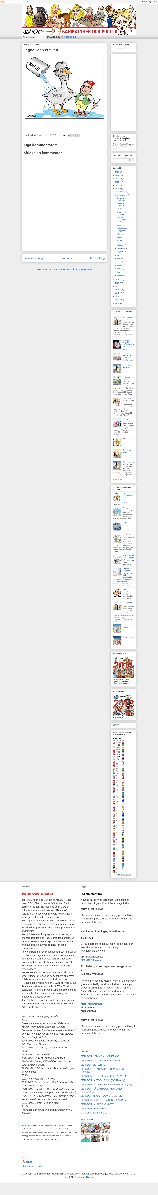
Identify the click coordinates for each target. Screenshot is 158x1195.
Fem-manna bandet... (127, 626)
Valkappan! (127, 438)
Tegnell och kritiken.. (121, 213)
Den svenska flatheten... (128, 366)
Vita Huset (121, 209)
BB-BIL (125, 419)
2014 (117, 296)
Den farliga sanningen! (127, 451)
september (121, 248)
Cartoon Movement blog (94, 1112)
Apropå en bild (128, 462)
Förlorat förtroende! (127, 354)
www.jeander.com (119, 49)
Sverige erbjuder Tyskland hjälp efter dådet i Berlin (128, 345)
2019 (117, 280)
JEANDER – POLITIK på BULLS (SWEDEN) (105, 1076)
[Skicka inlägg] (63, 135)
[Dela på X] (74, 135)
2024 (117, 175)
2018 (117, 283)
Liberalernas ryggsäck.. (122, 230)
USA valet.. (121, 234)
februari (120, 272)
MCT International (91, 1004)
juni (119, 258)
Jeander (28, 1161)
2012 (117, 303)
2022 (117, 182)
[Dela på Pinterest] (78, 135)
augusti (120, 252)
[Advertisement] (64, 232)
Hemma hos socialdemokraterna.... (122, 220)
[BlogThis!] (71, 135)
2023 (117, 179)
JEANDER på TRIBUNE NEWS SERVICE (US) (106, 1084)
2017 (117, 286)
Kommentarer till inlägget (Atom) (74, 269)
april (119, 265)
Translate (71, 36)
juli (118, 255)
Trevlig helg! (127, 637)
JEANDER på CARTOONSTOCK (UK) (102, 1095)
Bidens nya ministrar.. (121, 199)
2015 (117, 293)
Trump (119, 241)
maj (119, 262)
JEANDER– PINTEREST (94, 1108)
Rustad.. (126, 508)
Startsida (66, 258)
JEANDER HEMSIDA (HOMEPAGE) (100, 1056)
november (121, 195)
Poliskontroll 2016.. (127, 378)
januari (120, 275)
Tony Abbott (127, 589)
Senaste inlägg (33, 258)
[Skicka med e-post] (69, 135)
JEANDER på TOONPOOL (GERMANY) (103, 1080)
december (121, 192)
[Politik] (116, 725)
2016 (117, 290)
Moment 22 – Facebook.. (128, 569)
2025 (117, 172)
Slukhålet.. (127, 523)
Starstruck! (127, 535)
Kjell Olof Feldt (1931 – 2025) (128, 557)
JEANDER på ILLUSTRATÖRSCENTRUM (104, 1100)
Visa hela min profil (32, 1166)
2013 (117, 300)
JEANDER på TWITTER (94, 1064)
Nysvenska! (127, 398)
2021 (117, 185)
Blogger (90, 1177)
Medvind (120, 237)
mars (119, 269)
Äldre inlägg (97, 258)
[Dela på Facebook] (76, 135)
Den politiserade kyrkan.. (127, 495)
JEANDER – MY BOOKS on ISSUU (100, 1060)
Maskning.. (121, 225)
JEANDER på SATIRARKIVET (97, 1104)
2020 (117, 189)
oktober (120, 245)
